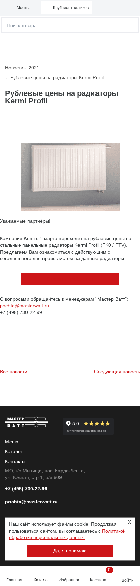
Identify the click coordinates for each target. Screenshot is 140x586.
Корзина (100, 574)
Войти (128, 580)
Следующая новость (117, 371)
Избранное (70, 580)
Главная (14, 580)
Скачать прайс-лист (70, 279)
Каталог (41, 580)
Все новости (13, 371)
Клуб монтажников (71, 7)
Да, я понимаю (70, 550)
